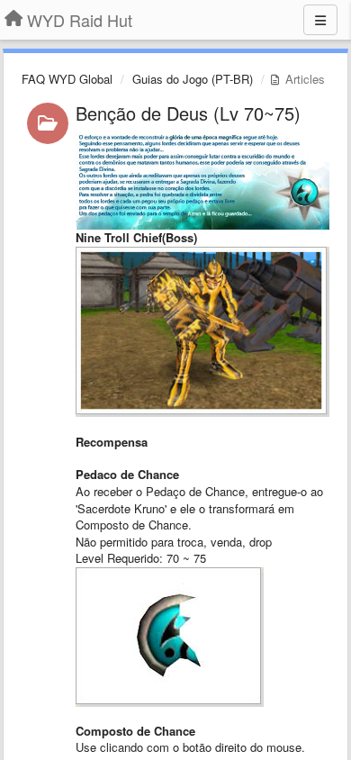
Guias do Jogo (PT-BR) (192, 78)
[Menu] (320, 20)
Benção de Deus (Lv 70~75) (188, 113)
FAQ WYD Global (67, 78)
